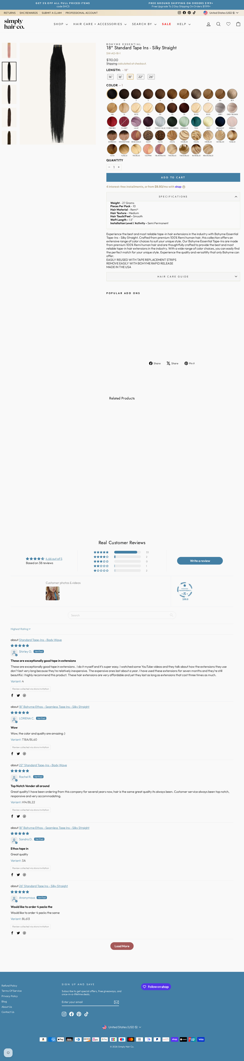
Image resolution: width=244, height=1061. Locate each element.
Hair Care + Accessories (98, 24)
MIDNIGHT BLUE (220, 122)
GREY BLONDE (232, 108)
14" (110, 77)
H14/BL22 (184, 135)
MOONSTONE (124, 135)
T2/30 (112, 149)
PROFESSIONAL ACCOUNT (82, 13)
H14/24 (196, 135)
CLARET (124, 122)
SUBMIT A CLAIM (52, 13)
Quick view (30, 493)
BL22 (136, 108)
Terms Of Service (12, 990)
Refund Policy (9, 985)
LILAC (136, 122)
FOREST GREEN (172, 122)
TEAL (196, 122)
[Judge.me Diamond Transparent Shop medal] (184, 589)
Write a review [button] (200, 561)
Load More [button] (122, 946)
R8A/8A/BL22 (208, 149)
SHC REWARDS (29, 13)
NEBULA (232, 122)
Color (114, 85)
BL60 (208, 108)
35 (184, 108)
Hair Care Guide (173, 276)
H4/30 (160, 135)
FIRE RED (112, 122)
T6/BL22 (124, 149)
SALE (166, 24)
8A (220, 94)
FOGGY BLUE (160, 122)
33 (172, 108)
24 (148, 108)
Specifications (173, 196)
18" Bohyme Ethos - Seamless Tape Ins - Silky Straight (54, 707)
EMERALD (184, 122)
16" (120, 77)
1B (124, 94)
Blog (4, 1001)
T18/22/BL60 (184, 149)
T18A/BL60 (172, 149)
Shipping (111, 63)
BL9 (232, 94)
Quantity (114, 160)
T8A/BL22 (136, 149)
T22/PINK (148, 149)
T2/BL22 (232, 135)
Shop (59, 24)
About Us (7, 1006)
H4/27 (148, 135)
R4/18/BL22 (196, 149)
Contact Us (8, 1012)
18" (130, 77)
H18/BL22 (208, 135)
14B (112, 108)
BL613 (196, 108)
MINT (208, 122)
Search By (142, 24)
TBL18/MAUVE (160, 149)
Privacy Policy (10, 996)
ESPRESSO (112, 135)
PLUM (148, 122)
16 (124, 108)
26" (151, 77)
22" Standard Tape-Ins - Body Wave (43, 765)
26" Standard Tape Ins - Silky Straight (43, 886)
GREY (220, 108)
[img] (20, 645)
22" (140, 77)
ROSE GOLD (136, 135)
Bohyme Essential (123, 44)
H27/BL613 (220, 135)
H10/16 (172, 135)
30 (160, 108)
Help (182, 24)
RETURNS (10, 13)
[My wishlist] (228, 24)
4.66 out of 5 (54, 559)
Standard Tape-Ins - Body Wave (40, 640)
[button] (101, 552)
